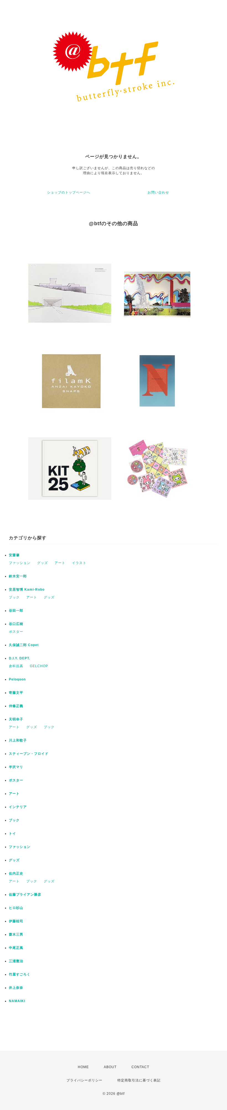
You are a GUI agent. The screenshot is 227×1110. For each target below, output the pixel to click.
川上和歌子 (18, 740)
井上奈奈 (16, 988)
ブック (14, 597)
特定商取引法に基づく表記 (139, 1080)
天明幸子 (16, 719)
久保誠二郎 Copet (24, 645)
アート (60, 563)
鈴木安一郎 (18, 576)
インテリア (18, 807)
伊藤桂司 (16, 921)
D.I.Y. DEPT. (19, 658)
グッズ (42, 563)
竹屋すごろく (19, 974)
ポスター (16, 632)
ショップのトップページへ (68, 192)
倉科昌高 (16, 666)
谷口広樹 (16, 624)
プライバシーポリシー (84, 1080)
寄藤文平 (16, 693)
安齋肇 (14, 555)
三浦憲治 (16, 961)
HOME (83, 1067)
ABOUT (110, 1067)
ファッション (19, 563)
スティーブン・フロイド (28, 754)
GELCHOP (39, 666)
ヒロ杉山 (16, 908)
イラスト (79, 563)
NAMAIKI (17, 1001)
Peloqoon (17, 679)
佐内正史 (16, 873)
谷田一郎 (16, 611)
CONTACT (140, 1067)
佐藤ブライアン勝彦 (25, 894)
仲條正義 (16, 706)
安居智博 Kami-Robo (27, 589)
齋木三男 (16, 934)
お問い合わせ (158, 192)
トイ (12, 833)
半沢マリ (16, 767)
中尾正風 (16, 948)
